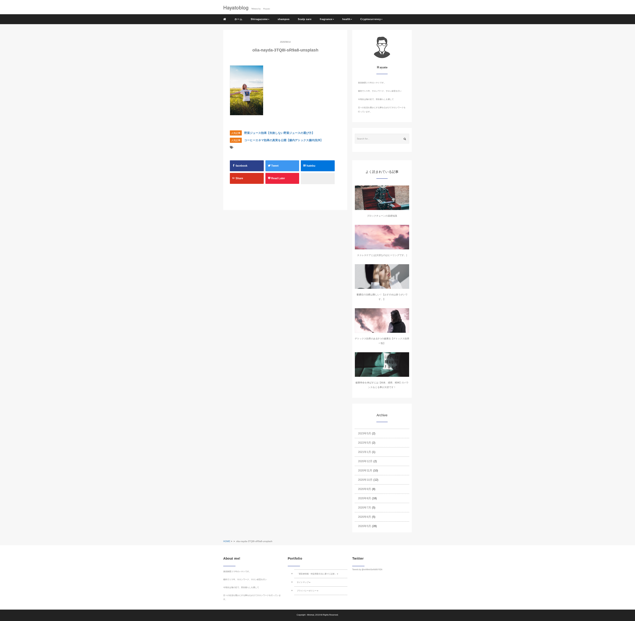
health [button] (346, 19)
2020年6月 (364, 516)
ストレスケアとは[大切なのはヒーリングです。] (382, 255)
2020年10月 (365, 479)
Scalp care (305, 19)
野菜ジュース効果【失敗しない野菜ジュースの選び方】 (279, 133)
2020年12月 (365, 461)
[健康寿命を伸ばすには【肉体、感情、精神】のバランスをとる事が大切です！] (382, 364)
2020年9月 (364, 489)
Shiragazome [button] (259, 19)
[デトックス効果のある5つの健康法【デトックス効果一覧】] (382, 320)
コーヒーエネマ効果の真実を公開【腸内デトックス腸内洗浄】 (283, 140)
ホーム (238, 19)
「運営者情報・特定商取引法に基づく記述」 (317, 574)
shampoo (284, 19)
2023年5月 (364, 433)
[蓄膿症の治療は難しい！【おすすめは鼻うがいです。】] (382, 276)
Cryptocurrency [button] (370, 19)
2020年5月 (364, 526)
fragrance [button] (326, 19)
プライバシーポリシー (307, 591)
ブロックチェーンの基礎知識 (382, 215)
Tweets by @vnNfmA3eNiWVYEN (367, 569)
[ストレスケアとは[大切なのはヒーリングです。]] (382, 237)
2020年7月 (364, 507)
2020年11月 (365, 470)
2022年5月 (364, 442)
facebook (241, 165)
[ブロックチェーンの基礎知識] (382, 197)
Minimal (310, 615)
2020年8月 (364, 498)
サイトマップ (303, 582)
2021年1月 (364, 452)
